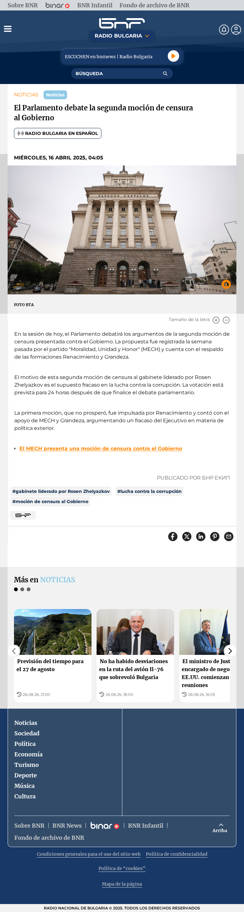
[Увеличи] (216, 320)
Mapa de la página (122, 884)
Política (25, 743)
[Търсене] (165, 73)
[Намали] (226, 320)
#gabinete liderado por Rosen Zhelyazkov (61, 491)
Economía (28, 754)
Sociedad (26, 733)
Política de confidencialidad (176, 854)
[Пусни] (173, 56)
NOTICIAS (26, 95)
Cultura (25, 796)
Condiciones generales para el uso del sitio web (89, 854)
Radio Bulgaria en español (61, 133)
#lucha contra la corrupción (149, 491)
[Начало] (122, 23)
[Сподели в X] (187, 536)
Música (24, 785)
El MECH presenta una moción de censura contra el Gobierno (100, 448)
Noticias (25, 722)
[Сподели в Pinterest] (215, 536)
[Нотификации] (224, 29)
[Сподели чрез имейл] (229, 536)
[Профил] (236, 29)
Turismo (26, 764)
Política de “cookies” (122, 868)
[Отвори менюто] (7, 28)
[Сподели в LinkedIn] (201, 536)
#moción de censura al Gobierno (50, 501)
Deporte (25, 775)
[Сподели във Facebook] (173, 536)
